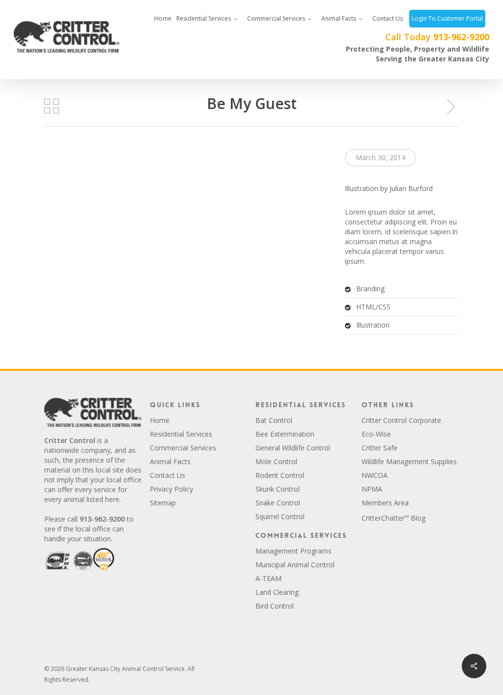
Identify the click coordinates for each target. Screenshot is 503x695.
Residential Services (181, 434)
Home (159, 420)
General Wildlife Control (292, 447)
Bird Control (274, 606)
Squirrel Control (280, 516)
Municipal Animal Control (295, 564)
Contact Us (167, 475)
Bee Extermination (284, 434)
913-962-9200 (461, 37)
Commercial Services (183, 447)
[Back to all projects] (51, 106)
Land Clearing (277, 592)
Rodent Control (279, 475)
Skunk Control (277, 489)
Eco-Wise (376, 434)
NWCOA (375, 475)
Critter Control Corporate (401, 420)
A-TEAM (268, 578)
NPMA (372, 489)
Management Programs (293, 551)
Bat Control (273, 420)
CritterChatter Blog (393, 518)
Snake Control (277, 502)
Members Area (385, 502)
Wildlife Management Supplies (409, 461)
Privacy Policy (171, 489)
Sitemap (163, 502)
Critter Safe (379, 447)
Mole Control (276, 461)
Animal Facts (170, 461)
